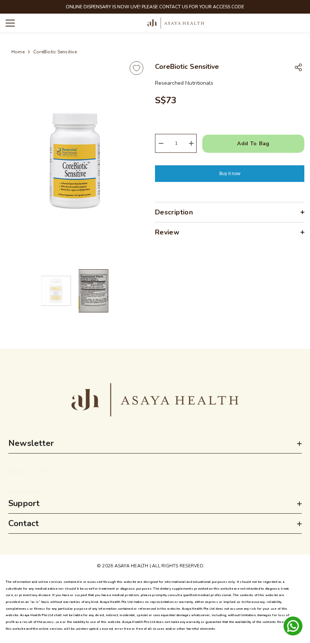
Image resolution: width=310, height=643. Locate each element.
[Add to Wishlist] (136, 68)
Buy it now (229, 173)
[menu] (10, 23)
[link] (155, 399)
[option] (75, 161)
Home (18, 52)
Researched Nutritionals (184, 83)
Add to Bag (253, 143)
